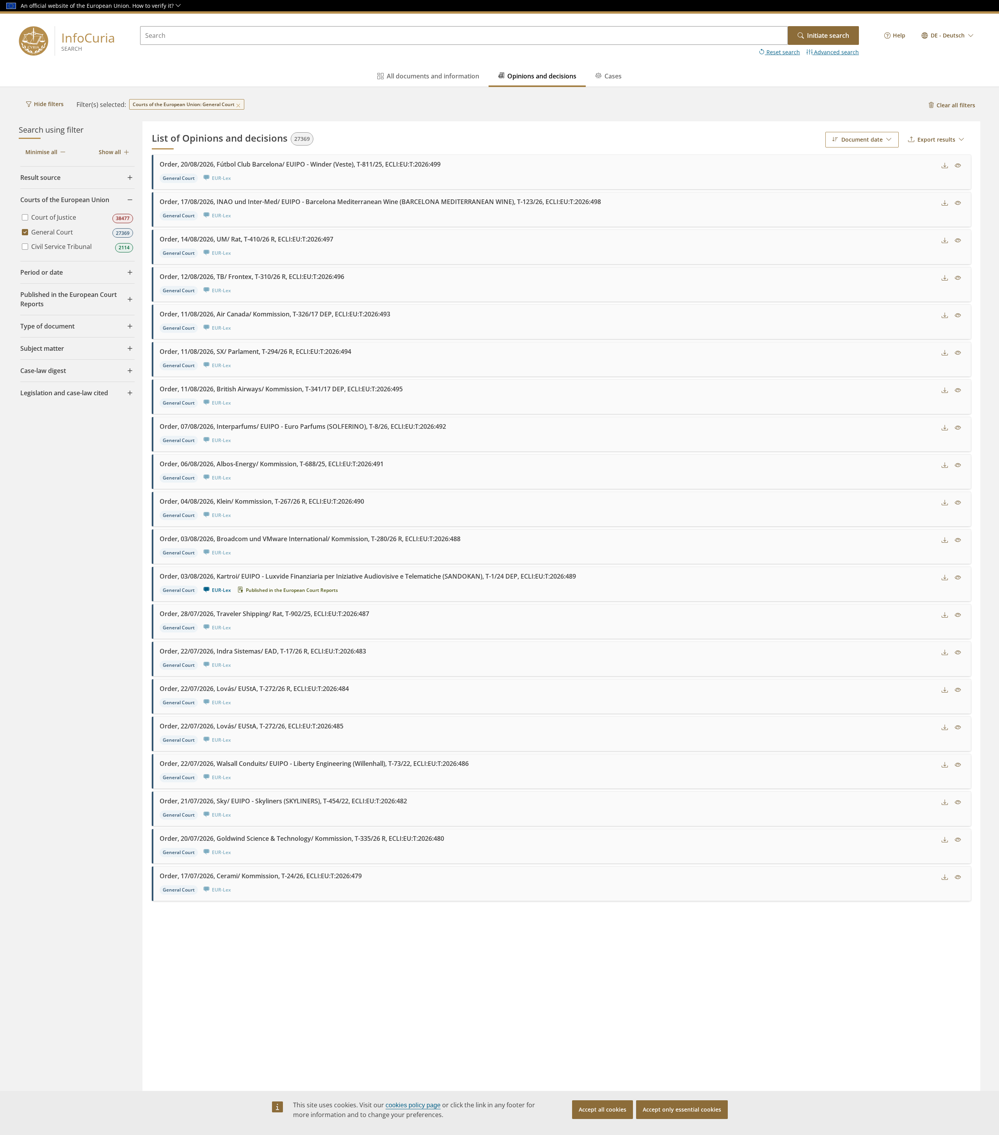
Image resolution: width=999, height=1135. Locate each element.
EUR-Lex (221, 590)
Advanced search (835, 52)
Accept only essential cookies (682, 1109)
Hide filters (49, 104)
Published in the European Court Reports (292, 590)
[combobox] (947, 35)
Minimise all (41, 152)
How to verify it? (153, 5)
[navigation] (895, 35)
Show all (110, 152)
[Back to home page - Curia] (33, 41)
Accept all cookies (602, 1109)
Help (899, 35)
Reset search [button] (782, 52)
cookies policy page (413, 1105)
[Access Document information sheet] (958, 166)
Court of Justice (53, 217)
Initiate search (828, 35)
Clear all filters (956, 105)
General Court (52, 232)
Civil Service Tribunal (61, 246)
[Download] (944, 166)
